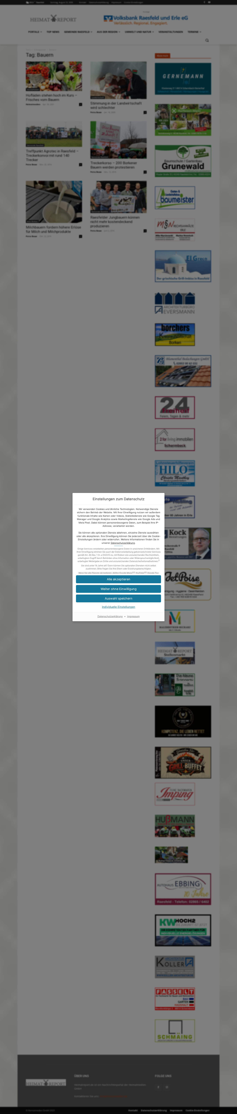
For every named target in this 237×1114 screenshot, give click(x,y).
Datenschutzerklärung (123, 542)
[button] (118, 598)
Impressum (133, 616)
